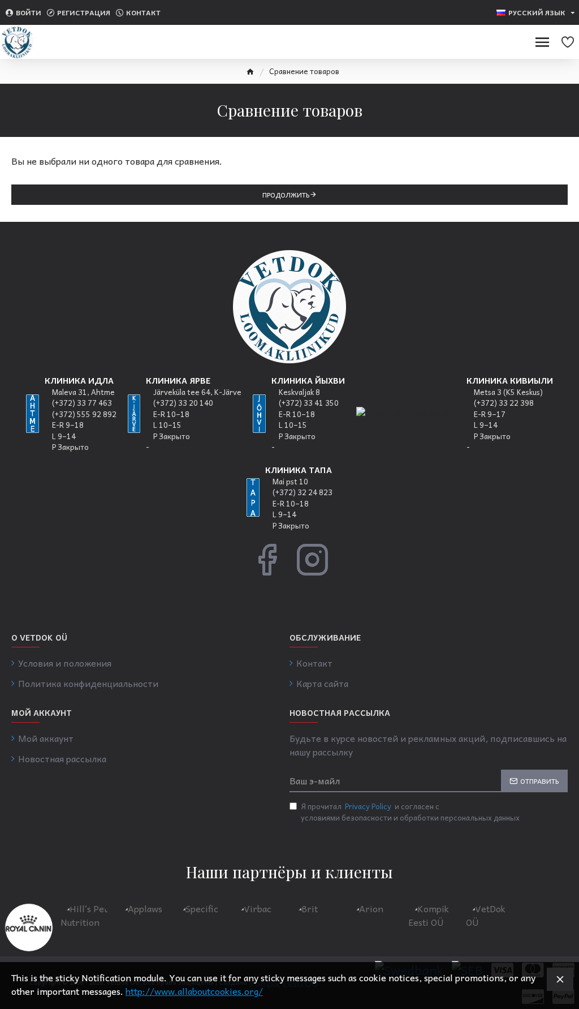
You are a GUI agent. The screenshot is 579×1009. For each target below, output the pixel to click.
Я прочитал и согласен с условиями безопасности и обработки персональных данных (410, 812)
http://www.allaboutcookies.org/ (194, 991)
